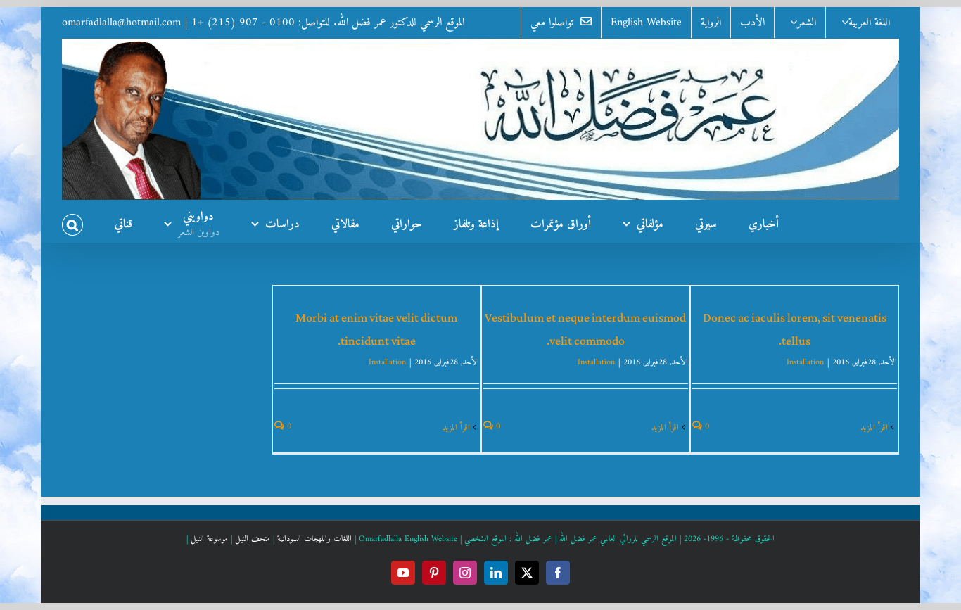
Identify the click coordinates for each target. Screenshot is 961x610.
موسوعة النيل (209, 539)
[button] (72, 221)
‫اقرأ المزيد (875, 428)
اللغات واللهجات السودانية (314, 539)
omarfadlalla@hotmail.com (121, 22)
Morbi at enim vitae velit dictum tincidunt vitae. (376, 329)
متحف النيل (252, 539)
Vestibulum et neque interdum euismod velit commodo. (585, 329)
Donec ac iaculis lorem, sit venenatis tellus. (794, 329)
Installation (805, 362)
